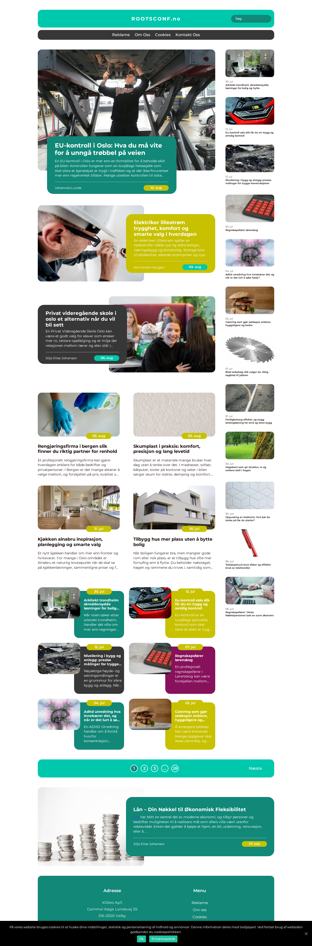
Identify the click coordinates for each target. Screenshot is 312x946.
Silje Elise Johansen (61, 358)
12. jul (190, 591)
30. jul (194, 529)
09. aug (195, 267)
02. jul (190, 703)
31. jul (98, 529)
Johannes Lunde (68, 188)
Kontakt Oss (188, 34)
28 (175, 768)
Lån (136, 817)
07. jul (190, 647)
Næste (255, 768)
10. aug (156, 187)
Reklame (121, 34)
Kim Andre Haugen (149, 267)
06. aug (107, 358)
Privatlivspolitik (163, 939)
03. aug (98, 436)
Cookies (163, 34)
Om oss (142, 34)
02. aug (194, 436)
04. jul (99, 703)
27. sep (254, 844)
